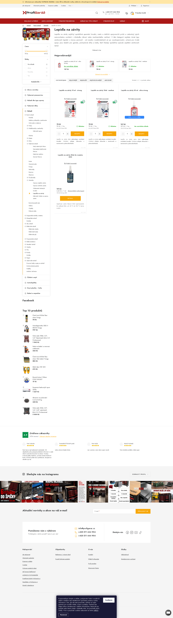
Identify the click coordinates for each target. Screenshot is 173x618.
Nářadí (29, 111)
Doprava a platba (53, 6)
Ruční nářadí (30, 115)
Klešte (30, 138)
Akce (37, 68)
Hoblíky (29, 269)
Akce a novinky (32, 90)
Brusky (28, 252)
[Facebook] (127, 532)
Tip (37, 76)
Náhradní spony (37, 131)
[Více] (145, 21)
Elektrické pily (32, 234)
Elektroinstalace (31, 242)
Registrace (146, 6)
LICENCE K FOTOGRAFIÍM (30, 575)
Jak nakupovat (26, 6)
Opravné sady (33, 164)
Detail (70, 198)
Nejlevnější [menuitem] (73, 80)
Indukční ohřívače (32, 271)
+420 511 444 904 (112, 12)
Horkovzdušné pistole (33, 266)
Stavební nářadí (31, 244)
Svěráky (29, 221)
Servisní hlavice (37, 157)
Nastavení (63, 615)
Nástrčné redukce (38, 154)
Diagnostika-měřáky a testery (35, 215)
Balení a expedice (33, 293)
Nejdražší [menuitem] (83, 80)
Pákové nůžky (32, 211)
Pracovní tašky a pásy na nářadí (35, 263)
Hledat (96, 13)
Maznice (31, 175)
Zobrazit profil (139, 474)
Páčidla (31, 118)
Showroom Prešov (93, 568)
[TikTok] (140, 532)
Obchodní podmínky (39, 6)
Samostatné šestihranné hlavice (39, 150)
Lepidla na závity (38, 193)
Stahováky (31, 169)
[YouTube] (136, 532)
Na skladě (37, 64)
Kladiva (31, 136)
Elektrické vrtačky (33, 229)
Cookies (63, 6)
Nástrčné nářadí (33, 144)
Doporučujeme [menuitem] (61, 80)
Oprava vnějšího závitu (39, 183)
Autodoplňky (31, 283)
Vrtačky (29, 247)
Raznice (31, 172)
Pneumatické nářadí (32, 239)
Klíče (30, 141)
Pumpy (31, 167)
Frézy (30, 126)
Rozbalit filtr (35, 82)
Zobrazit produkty (103, 2)
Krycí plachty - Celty (34, 288)
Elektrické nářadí (31, 226)
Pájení (28, 258)
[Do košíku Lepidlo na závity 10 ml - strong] (77, 133)
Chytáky (31, 208)
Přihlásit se (143, 511)
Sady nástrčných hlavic (39, 146)
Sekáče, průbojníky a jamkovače (38, 120)
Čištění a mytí (32, 277)
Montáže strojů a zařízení (128, 559)
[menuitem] (31, 21)
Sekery (31, 206)
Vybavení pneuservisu (35, 95)
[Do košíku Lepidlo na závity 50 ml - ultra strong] (141, 133)
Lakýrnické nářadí (31, 260)
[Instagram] (131, 532)
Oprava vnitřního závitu (39, 186)
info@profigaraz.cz (86, 528)
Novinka (37, 72)
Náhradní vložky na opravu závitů (40, 197)
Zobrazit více (96, 50)
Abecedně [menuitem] (108, 80)
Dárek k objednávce (28, 585)
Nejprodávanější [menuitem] (96, 80)
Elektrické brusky (33, 232)
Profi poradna (92, 564)
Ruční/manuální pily (34, 203)
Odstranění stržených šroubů (39, 189)
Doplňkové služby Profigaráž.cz (31, 578)
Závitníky (31, 180)
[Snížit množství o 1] (59, 133)
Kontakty (90, 555)
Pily (28, 250)
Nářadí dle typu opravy (35, 100)
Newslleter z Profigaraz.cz (30, 582)
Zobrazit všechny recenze (48, 436)
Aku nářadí (30, 224)
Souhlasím (108, 600)
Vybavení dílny (32, 106)
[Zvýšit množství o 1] (67, 133)
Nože (30, 161)
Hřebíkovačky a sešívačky (36, 128)
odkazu (96, 610)
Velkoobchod (125, 555)
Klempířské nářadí (32, 218)
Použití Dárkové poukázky (62, 559)
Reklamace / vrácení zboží (63, 555)
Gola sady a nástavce (35, 123)
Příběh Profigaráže (93, 559)
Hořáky (29, 255)
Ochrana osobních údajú (29, 568)
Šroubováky (32, 177)
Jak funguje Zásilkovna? (29, 572)
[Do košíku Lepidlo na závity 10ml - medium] (109, 133)
